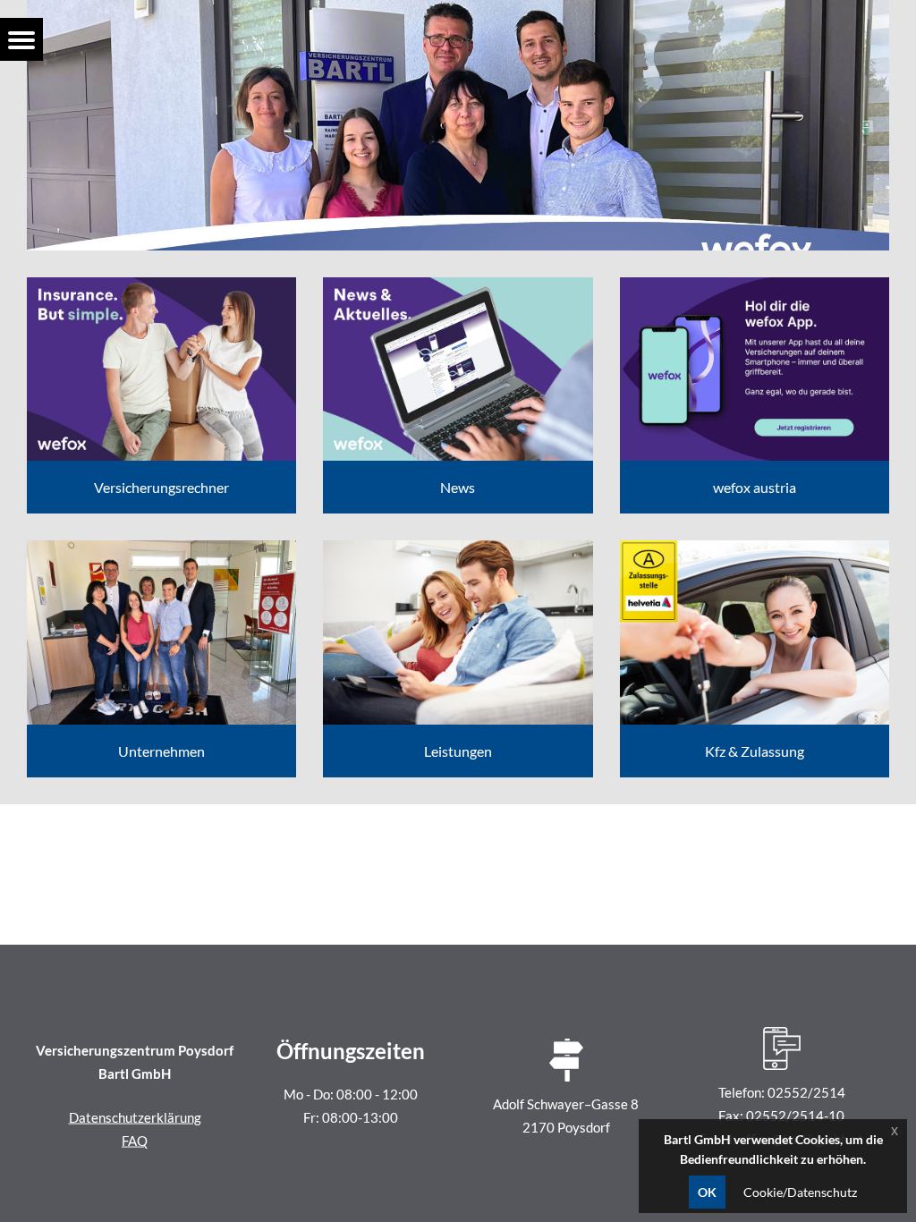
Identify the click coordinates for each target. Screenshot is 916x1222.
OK (707, 1192)
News (457, 487)
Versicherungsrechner (161, 487)
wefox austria (754, 487)
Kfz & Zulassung (754, 751)
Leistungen (458, 751)
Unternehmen (161, 751)
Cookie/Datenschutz (800, 1192)
